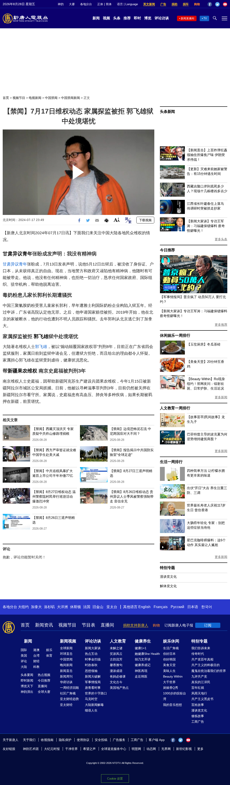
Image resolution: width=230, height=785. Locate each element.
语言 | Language (127, 4)
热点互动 (91, 654)
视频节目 (19, 98)
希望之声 (89, 749)
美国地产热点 (119, 687)
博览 (147, 18)
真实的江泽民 (200, 682)
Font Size (116, 220)
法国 (86, 607)
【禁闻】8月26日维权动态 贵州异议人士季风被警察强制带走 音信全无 (132, 496)
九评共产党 (199, 676)
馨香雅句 (116, 665)
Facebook (210, 4)
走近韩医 (141, 676)
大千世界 (169, 682)
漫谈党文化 (168, 576)
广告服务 (119, 740)
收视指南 (47, 740)
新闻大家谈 (93, 648)
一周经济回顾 (69, 687)
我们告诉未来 (200, 648)
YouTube (225, 4)
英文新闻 (149, 4)
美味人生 (169, 671)
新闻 (96, 18)
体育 (49, 655)
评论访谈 (162, 18)
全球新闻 (66, 648)
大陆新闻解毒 (94, 705)
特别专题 (167, 568)
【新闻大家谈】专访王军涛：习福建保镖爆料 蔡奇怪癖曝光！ (206, 225)
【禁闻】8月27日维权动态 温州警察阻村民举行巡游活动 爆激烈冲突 (54, 496)
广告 (163, 4)
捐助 (174, 4)
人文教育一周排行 (175, 408)
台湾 (36, 655)
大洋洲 (62, 607)
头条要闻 (27, 675)
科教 (36, 667)
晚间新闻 (66, 665)
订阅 (207, 625)
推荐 (127, 18)
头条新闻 (167, 111)
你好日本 (169, 654)
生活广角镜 (171, 648)
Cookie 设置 (115, 778)
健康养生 (143, 641)
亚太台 (111, 607)
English (144, 607)
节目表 (88, 624)
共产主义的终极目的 (205, 665)
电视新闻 (35, 98)
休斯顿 (75, 607)
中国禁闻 (51, 98)
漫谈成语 (116, 671)
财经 (36, 661)
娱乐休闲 (171, 641)
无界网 (166, 749)
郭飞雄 (41, 336)
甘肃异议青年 (17, 253)
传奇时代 (197, 654)
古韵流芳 (116, 659)
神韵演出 (27, 692)
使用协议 (83, 740)
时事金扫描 (93, 659)
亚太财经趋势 (69, 699)
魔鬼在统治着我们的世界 (208, 671)
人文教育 (118, 641)
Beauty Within (173, 676)
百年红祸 (197, 687)
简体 (109, 4)
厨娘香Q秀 (170, 687)
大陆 (24, 667)
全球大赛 (44, 692)
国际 (24, 650)
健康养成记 (142, 665)
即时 (137, 18)
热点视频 (44, 675)
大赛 (72, 4)
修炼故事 (197, 716)
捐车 (186, 4)
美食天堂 (169, 665)
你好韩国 (169, 659)
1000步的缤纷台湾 (174, 696)
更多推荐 (221, 324)
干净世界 (71, 749)
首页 (6, 98)
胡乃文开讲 (142, 659)
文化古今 (116, 682)
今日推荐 (167, 250)
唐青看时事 (93, 687)
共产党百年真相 (202, 659)
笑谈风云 (116, 654)
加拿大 (36, 607)
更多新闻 (221, 397)
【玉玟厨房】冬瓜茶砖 (204, 344)
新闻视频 (68, 641)
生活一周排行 (171, 462)
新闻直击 (66, 671)
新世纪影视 (184, 749)
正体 (100, 4)
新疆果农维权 (22, 371)
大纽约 (23, 607)
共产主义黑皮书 (202, 699)
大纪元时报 (52, 749)
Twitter (217, 4)
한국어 (206, 607)
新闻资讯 (44, 624)
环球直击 (66, 654)
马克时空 (91, 699)
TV (205, 18)
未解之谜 (116, 648)
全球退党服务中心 (113, 749)
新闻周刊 (66, 676)
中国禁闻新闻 (70, 98)
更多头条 (221, 239)
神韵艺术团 (31, 749)
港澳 (36, 650)
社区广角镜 (68, 693)
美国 (24, 655)
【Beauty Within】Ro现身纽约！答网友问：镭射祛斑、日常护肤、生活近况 (206, 383)
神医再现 (141, 671)
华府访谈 (66, 682)
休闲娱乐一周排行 (175, 335)
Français (161, 607)
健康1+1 (140, 648)
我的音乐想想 (172, 705)
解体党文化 (168, 586)
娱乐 (49, 650)
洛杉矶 (49, 607)
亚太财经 (66, 705)
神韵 (61, 4)
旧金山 (98, 607)
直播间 (107, 624)
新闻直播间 (187, 18)
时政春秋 (91, 665)
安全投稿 (101, 740)
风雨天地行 (199, 693)
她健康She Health (147, 654)
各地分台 (86, 4)
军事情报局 (93, 682)
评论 (24, 661)
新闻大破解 (93, 676)
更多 (200, 749)
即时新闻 (27, 680)
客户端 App (157, 740)
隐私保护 (65, 740)
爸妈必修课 (118, 676)
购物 (197, 4)
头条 (116, 18)
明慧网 (136, 749)
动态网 (151, 749)
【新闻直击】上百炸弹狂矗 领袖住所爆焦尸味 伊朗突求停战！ (207, 154)
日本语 (192, 607)
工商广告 (197, 721)
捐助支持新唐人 (135, 625)
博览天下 (27, 686)
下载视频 (145, 220)
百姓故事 (197, 705)
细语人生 (91, 710)
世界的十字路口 (96, 693)
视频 (106, 18)
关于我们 (29, 740)
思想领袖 (91, 671)
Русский (177, 607)
